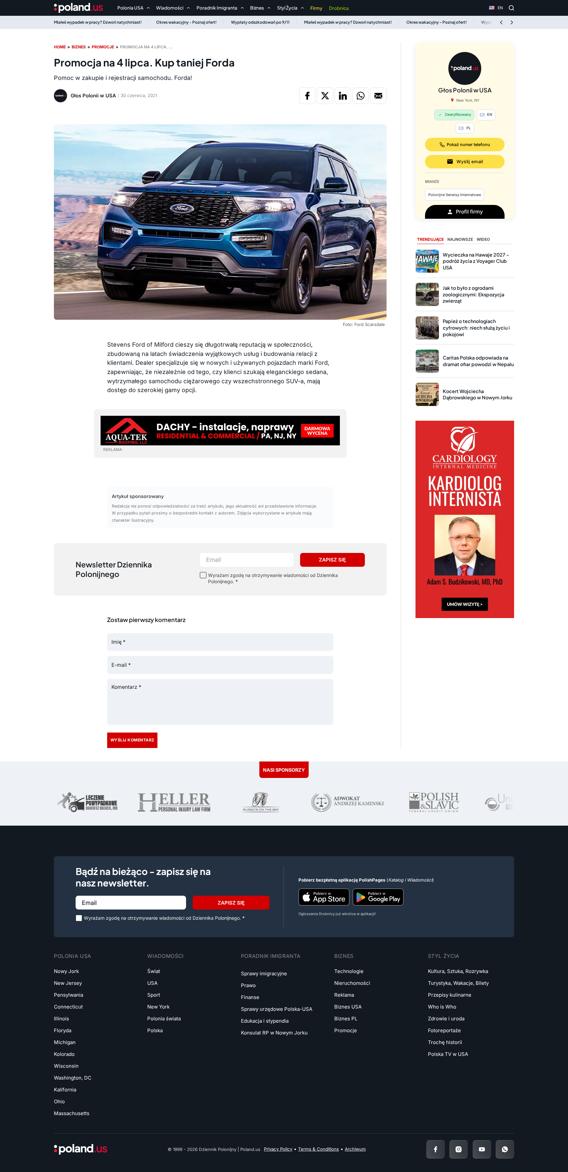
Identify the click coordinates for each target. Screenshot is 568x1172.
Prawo (248, 985)
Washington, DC (72, 1078)
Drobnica (339, 8)
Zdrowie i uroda (446, 1018)
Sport (153, 995)
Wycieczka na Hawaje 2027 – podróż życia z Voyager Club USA (476, 261)
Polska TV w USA (448, 1054)
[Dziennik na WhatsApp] (505, 1149)
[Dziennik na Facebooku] (435, 1149)
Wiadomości (165, 956)
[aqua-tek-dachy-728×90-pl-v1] (220, 429)
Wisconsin (66, 1066)
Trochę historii (445, 1042)
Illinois (61, 1018)
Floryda (62, 1030)
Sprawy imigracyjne (264, 973)
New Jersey (68, 983)
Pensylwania (68, 995)
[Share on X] (325, 95)
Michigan (65, 1042)
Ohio (59, 1101)
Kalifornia (65, 1089)
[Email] (378, 95)
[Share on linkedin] (343, 95)
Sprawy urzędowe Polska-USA (276, 1009)
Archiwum (355, 1149)
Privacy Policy (278, 1149)
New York (158, 1007)
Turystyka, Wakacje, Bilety (458, 983)
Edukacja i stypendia (265, 1021)
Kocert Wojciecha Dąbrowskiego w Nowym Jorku (477, 394)
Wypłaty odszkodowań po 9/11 (260, 22)
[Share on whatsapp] (360, 95)
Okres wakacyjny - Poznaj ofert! (186, 22)
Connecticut (68, 1007)
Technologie (349, 971)
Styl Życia (444, 956)
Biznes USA (348, 1007)
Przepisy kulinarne (449, 995)
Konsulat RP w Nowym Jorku (274, 1033)
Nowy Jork (66, 971)
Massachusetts (71, 1113)
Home (60, 46)
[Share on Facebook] (307, 95)
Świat (153, 971)
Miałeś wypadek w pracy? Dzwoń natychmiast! (98, 22)
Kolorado (64, 1054)
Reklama (344, 995)
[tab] (430, 239)
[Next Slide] (511, 22)
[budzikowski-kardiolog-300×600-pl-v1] (464, 518)
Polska (155, 1030)
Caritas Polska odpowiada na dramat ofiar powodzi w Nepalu (478, 361)
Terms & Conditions (318, 1149)
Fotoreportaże (444, 1030)
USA (152, 983)
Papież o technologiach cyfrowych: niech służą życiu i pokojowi (476, 327)
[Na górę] (542, 1149)
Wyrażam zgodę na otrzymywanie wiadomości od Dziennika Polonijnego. (273, 578)
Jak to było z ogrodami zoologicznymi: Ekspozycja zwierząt (473, 294)
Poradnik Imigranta (271, 956)
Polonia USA (72, 956)
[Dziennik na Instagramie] (458, 1149)
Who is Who (442, 1007)
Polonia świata (164, 1018)
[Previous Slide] (501, 22)
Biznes (79, 46)
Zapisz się (332, 560)
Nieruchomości (352, 983)
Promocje (103, 46)
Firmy (316, 8)
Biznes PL (345, 1018)
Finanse (250, 997)
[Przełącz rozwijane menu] (148, 8)
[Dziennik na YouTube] (482, 1149)
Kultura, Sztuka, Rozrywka (458, 971)
